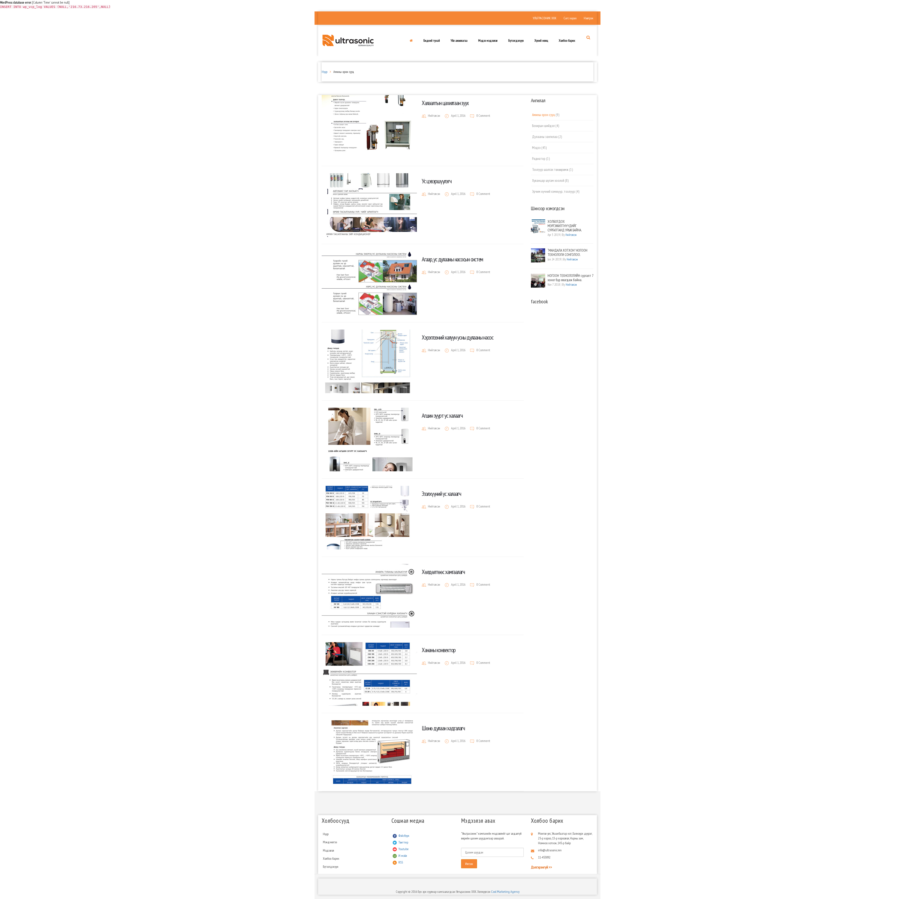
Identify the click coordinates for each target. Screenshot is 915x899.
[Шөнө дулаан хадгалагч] (369, 752)
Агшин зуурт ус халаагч (442, 415)
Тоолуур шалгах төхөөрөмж (550, 169)
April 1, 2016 (458, 115)
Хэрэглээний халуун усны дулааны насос (457, 337)
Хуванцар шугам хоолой (548, 180)
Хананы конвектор (439, 650)
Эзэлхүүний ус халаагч (441, 494)
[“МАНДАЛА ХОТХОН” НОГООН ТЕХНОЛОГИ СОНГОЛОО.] (538, 255)
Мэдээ (536, 147)
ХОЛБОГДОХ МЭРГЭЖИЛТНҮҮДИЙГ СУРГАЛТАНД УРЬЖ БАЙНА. (565, 225)
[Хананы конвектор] (369, 674)
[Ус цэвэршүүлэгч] (369, 205)
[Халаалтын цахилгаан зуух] (369, 127)
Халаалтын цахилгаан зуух (445, 103)
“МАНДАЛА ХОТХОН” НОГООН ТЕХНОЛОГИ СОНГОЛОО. (567, 252)
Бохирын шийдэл (543, 125)
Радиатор (538, 158)
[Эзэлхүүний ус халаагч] (369, 517)
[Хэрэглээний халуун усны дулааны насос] (369, 361)
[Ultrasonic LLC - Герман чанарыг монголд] (348, 40)
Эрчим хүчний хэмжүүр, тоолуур (553, 191)
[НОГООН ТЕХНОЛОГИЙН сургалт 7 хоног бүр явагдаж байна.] (538, 281)
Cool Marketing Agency (504, 891)
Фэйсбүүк (403, 835)
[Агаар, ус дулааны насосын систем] (369, 283)
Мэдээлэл (328, 850)
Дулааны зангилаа (545, 136)
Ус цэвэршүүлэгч (436, 181)
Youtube (403, 849)
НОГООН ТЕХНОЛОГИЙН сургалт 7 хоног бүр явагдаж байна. (570, 278)
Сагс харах (570, 18)
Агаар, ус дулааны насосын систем (452, 259)
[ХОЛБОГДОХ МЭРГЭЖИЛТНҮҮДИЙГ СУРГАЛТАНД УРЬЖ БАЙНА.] (538, 226)
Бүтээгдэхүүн (330, 866)
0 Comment (483, 115)
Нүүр (324, 72)
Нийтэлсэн (434, 115)
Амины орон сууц (543, 114)
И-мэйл (402, 855)
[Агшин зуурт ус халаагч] (369, 439)
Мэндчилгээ (330, 842)
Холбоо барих (331, 858)
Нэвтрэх (588, 18)
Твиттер (403, 842)
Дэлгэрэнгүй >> (541, 867)
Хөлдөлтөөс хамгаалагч (443, 572)
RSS (400, 862)
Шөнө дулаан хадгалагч (443, 728)
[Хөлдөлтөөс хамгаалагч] (369, 596)
